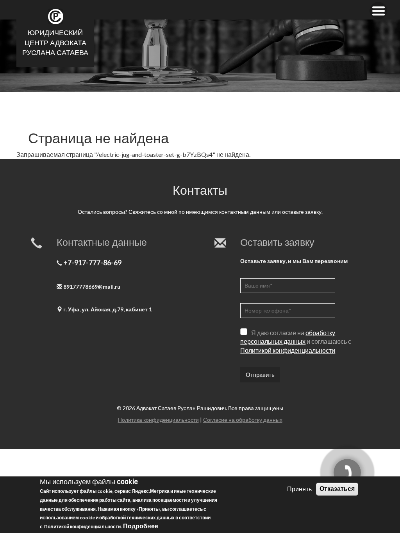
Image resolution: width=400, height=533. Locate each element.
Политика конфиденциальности (158, 419)
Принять (299, 488)
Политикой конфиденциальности (287, 350)
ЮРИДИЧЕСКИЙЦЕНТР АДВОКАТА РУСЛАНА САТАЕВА (55, 42)
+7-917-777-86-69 (92, 262)
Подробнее (140, 525)
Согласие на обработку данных (242, 419)
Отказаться (337, 488)
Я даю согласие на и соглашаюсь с (295, 341)
